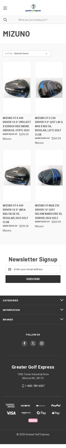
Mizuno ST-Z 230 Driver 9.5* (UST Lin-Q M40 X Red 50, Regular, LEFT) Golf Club (49, 126)
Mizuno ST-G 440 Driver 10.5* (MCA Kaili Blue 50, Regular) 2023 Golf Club (15, 214)
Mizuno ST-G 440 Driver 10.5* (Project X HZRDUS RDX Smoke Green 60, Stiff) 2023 (17, 124)
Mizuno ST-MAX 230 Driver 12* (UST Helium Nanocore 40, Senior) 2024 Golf (48, 212)
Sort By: (9, 53)
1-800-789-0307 (35, 386)
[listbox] (31, 53)
